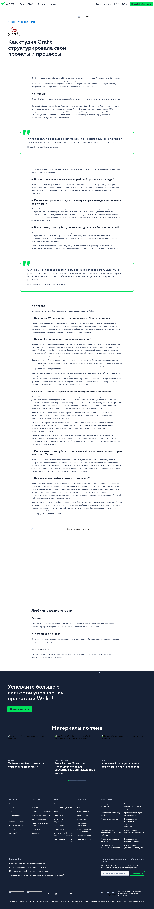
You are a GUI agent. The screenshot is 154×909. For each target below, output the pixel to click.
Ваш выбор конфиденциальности (131, 901)
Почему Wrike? (26, 4)
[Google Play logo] (34, 893)
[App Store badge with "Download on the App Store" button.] (16, 893)
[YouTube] (71, 893)
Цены (53, 4)
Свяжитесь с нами (103, 4)
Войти (124, 4)
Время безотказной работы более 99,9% (128, 895)
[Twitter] (48, 893)
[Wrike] (8, 4)
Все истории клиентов (23, 22)
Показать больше (16, 879)
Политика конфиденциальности (68, 901)
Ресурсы (41, 4)
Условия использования (90, 901)
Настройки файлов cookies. (109, 901)
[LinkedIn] (56, 893)
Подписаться (137, 873)
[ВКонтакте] (63, 893)
